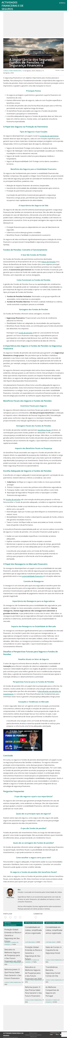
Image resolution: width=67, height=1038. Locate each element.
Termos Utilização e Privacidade (33, 1034)
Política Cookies (33, 1033)
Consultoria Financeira (12, 71)
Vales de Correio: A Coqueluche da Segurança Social (53, 950)
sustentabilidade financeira (32, 576)
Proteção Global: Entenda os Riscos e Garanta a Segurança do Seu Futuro (12, 935)
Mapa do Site (33, 1036)
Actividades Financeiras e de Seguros (12, 6)
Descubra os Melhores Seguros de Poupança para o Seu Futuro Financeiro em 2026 (12, 955)
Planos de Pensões (48, 262)
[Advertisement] (33, 24)
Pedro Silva (10, 897)
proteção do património (49, 136)
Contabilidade (30, 942)
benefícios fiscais (44, 430)
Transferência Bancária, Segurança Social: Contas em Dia (53, 971)
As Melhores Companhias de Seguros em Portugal (52, 991)
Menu (63, 3)
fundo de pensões (26, 333)
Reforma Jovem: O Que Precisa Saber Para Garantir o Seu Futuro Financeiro (12, 973)
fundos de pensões (13, 499)
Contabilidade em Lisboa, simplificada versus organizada (33, 930)
